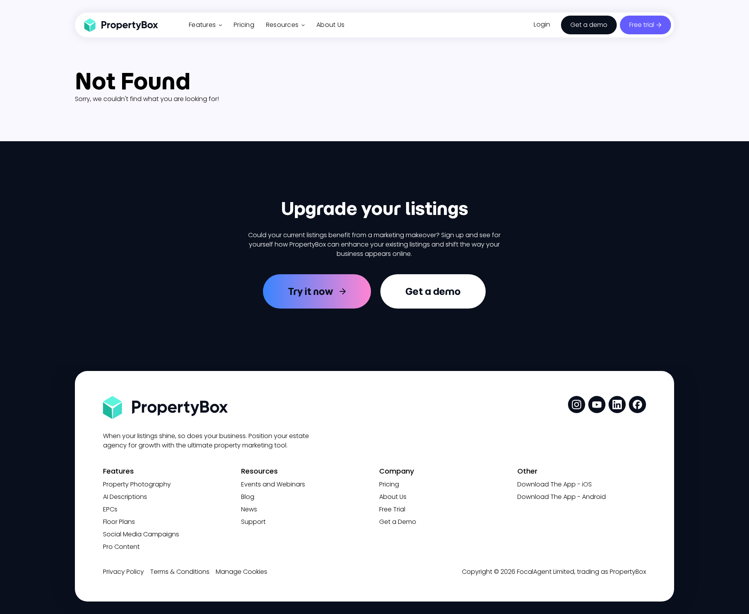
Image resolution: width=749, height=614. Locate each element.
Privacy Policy (123, 571)
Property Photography (137, 484)
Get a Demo (397, 521)
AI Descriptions (125, 496)
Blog (247, 496)
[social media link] (576, 404)
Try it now (310, 291)
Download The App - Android (561, 496)
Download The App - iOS (554, 484)
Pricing (244, 24)
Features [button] (202, 24)
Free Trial (392, 509)
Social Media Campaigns (141, 534)
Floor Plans (119, 521)
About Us (330, 24)
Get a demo (588, 24)
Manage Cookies (241, 571)
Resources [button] (282, 24)
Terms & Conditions (179, 571)
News (249, 509)
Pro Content (121, 546)
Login (542, 24)
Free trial (641, 24)
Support (253, 521)
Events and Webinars (273, 484)
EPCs (110, 509)
